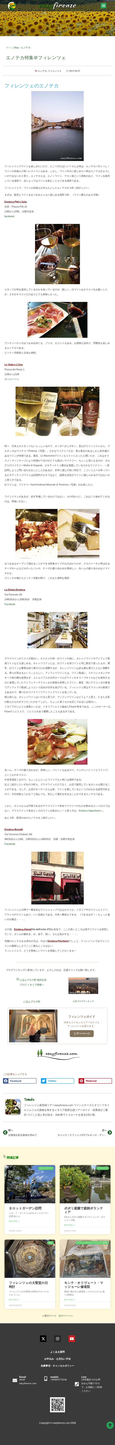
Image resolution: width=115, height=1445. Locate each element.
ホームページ (11, 379)
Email (22, 1377)
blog (16, 47)
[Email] (15, 1380)
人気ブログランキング (83, 1001)
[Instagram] (57, 1338)
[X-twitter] (43, 1338)
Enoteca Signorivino (89, 810)
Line (83, 1377)
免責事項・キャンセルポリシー (57, 1365)
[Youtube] (72, 1338)
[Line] (77, 1384)
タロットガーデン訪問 (25, 1208)
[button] (103, 6)
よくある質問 (57, 1352)
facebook (9, 216)
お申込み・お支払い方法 (57, 1359)
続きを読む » (14, 1221)
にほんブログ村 (31, 1001)
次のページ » (65, 1315)
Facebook (9, 604)
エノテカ (26, 47)
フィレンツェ (54, 71)
